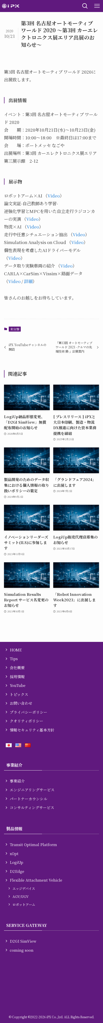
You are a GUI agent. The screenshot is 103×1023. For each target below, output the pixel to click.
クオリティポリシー (26, 720)
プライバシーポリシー (28, 712)
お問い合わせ (21, 703)
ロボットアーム (23, 904)
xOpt (14, 853)
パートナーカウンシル (28, 798)
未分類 (14, 329)
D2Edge (17, 871)
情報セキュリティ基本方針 (32, 729)
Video (54, 195)
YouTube (18, 685)
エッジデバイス (23, 888)
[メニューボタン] (97, 6)
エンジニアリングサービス (32, 789)
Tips (14, 658)
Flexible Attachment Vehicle (36, 880)
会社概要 (17, 667)
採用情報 (17, 676)
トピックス (19, 694)
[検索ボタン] (85, 6)
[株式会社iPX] (11, 6)
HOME (16, 649)
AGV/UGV (20, 896)
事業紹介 (17, 781)
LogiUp (16, 862)
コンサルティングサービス (32, 807)
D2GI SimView (23, 941)
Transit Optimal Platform (33, 844)
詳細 (28, 281)
